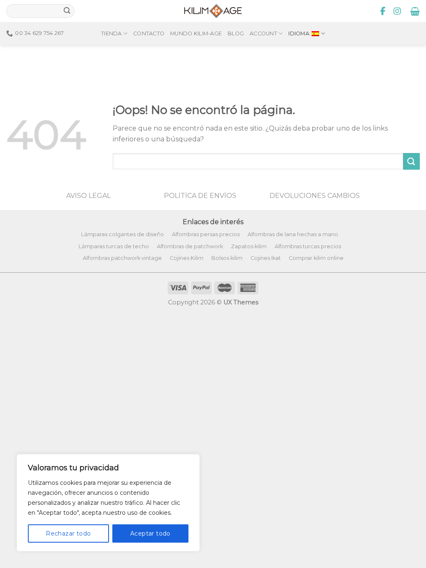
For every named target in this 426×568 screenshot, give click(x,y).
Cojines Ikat (265, 258)
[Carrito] (415, 11)
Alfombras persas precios (206, 234)
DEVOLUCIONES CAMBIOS (315, 196)
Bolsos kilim (227, 258)
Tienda (111, 33)
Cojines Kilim (186, 258)
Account (263, 33)
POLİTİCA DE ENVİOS (200, 196)
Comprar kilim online (316, 258)
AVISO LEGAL (88, 196)
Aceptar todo (150, 533)
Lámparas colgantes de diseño (122, 234)
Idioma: (300, 33)
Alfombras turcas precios (308, 246)
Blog (236, 33)
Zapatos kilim (249, 246)
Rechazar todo (68, 533)
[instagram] (397, 11)
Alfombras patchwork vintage (122, 258)
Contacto (148, 33)
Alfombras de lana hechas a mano (293, 234)
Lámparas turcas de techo (114, 246)
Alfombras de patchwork (190, 246)
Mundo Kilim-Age (196, 33)
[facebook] (383, 11)
